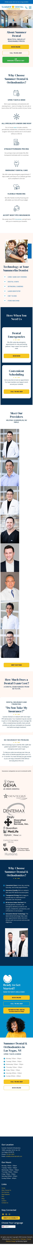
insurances (18, 219)
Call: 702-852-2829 (16, 392)
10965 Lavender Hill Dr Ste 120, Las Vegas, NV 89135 (17, 2)
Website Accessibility (10, 1218)
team (15, 127)
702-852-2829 (10, 1154)
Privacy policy (15, 1239)
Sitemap (23, 1239)
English (6, 1226)
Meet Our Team (16, 665)
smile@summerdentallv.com (13, 1156)
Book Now (16, 356)
